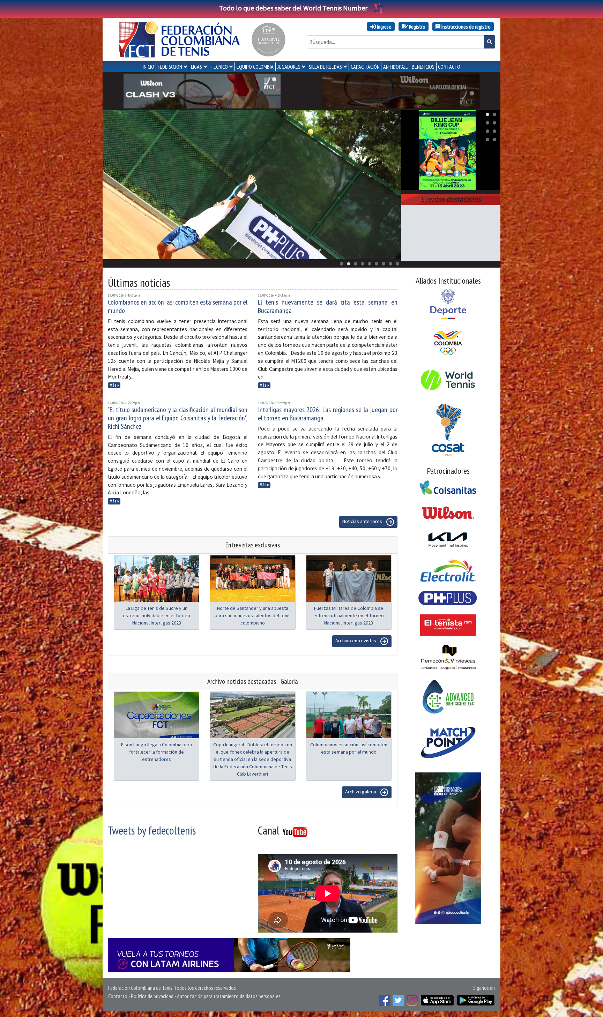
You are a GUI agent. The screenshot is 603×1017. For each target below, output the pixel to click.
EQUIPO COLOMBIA (255, 66)
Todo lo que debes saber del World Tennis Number (293, 7)
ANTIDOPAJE (395, 66)
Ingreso (384, 26)
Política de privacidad (152, 996)
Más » (114, 385)
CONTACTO (449, 66)
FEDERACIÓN (170, 66)
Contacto (117, 996)
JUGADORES (288, 66)
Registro (416, 26)
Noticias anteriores (362, 521)
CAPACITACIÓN (365, 66)
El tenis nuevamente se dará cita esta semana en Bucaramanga (327, 306)
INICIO (148, 66)
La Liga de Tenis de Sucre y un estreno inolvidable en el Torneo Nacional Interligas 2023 (156, 615)
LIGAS (196, 66)
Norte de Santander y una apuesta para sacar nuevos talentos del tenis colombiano (253, 615)
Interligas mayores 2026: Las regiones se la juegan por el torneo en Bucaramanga (327, 413)
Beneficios (423, 66)
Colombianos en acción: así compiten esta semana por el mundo (177, 306)
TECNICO (219, 66)
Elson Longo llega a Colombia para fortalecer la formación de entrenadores (156, 751)
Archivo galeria (361, 791)
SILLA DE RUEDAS (325, 66)
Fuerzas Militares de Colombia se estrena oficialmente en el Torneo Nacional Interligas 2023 (348, 615)
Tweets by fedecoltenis (152, 830)
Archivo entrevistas (356, 640)
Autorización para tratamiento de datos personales (229, 996)
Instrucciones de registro (465, 26)
